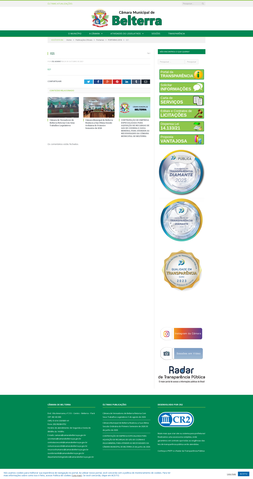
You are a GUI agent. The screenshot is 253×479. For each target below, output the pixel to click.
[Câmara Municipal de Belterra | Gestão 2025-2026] (126, 18)
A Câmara (94, 33)
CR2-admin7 (56, 61)
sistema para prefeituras (194, 433)
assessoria (178, 437)
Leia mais (76, 475)
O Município (74, 33)
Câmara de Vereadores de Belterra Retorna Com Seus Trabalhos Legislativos (62, 123)
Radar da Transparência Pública (190, 451)
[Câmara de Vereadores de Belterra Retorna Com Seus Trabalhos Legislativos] (63, 107)
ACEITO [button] (243, 473)
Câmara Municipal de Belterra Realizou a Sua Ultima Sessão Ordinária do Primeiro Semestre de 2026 (113, 3)
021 (49, 69)
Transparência (176, 33)
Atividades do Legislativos (126, 33)
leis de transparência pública (170, 444)
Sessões (156, 33)
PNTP (170, 451)
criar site (175, 433)
